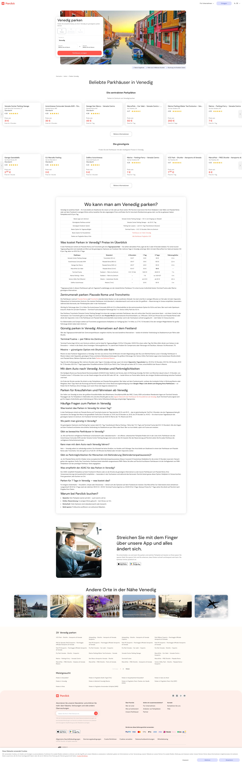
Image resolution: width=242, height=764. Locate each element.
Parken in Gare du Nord (162, 678)
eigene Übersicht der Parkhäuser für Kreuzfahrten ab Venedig (135, 397)
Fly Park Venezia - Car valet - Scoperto (101, 648)
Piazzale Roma (82, 299)
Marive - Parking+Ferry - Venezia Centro (68, 658)
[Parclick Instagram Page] (173, 695)
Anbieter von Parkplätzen (152, 709)
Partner (145, 712)
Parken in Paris (60, 686)
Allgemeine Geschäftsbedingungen (68, 739)
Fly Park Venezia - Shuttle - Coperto (166, 648)
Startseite (59, 76)
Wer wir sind (130, 706)
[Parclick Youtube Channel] (184, 695)
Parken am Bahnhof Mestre (105, 358)
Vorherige (115, 669)
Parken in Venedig (61, 681)
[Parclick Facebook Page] (180, 695)
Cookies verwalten (126, 739)
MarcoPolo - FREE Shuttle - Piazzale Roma (168, 658)
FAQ (168, 709)
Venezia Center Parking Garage (131, 653)
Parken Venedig (74, 76)
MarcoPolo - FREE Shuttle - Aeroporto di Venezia (137, 662)
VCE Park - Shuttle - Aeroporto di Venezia (69, 637)
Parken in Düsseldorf (62, 678)
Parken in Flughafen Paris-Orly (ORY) (166, 681)
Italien (65, 76)
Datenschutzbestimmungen (144, 739)
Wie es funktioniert (132, 709)
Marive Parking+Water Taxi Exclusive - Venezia (103, 653)
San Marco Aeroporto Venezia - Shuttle (101, 658)
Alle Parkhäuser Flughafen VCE (141, 236)
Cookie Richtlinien (110, 739)
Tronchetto (94, 299)
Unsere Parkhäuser (132, 712)
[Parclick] (8, 3)
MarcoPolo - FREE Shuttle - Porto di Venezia (102, 662)
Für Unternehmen (149, 706)
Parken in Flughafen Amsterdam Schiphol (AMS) (103, 686)
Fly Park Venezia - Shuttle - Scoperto (67, 653)
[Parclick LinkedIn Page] (176, 695)
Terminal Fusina (126, 658)
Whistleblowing (162, 739)
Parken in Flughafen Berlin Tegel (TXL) (100, 678)
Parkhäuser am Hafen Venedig (141, 233)
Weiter (128, 669)
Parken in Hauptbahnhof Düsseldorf (133, 678)
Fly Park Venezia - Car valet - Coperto (133, 648)
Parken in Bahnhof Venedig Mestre (99, 681)
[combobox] (81, 40)
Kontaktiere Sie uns (173, 706)
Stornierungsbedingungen (92, 739)
